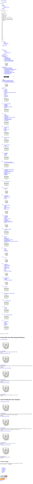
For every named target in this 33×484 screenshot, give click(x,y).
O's (2, 228)
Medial (5, 206)
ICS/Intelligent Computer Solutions (9, 169)
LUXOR (5, 198)
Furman (5, 155)
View (1, 379)
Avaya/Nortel (6, 96)
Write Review (4, 379)
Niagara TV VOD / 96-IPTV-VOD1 (5, 444)
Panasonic (5, 236)
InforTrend (5, 172)
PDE (5, 237)
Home (3, 49)
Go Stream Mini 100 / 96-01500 (4, 416)
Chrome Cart (6, 116)
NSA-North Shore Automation (8, 221)
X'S (2, 306)
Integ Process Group (7, 173)
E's (2, 136)
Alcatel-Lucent (4, 56)
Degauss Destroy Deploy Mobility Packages (10, 69)
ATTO (5, 93)
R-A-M (5, 257)
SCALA (5, 270)
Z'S (2, 320)
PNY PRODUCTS (5, 55)
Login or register (4, 2)
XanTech (5, 307)
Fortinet (5, 154)
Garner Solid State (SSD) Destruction (9, 72)
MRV (5, 208)
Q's (2, 247)
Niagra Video (6, 220)
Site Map (3, 471)
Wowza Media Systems (7, 300)
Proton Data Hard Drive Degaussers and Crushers (11, 241)
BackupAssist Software (7, 103)
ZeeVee (5, 322)
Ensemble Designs (6, 137)
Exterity (5, 138)
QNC (5, 249)
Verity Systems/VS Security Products (9, 293)
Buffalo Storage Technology (8, 106)
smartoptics (6, 264)
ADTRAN (5, 91)
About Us (3, 467)
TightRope (5, 278)
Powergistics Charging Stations (8, 239)
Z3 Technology (6, 321)
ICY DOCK (6, 170)
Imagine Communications (7, 171)
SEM (5, 268)
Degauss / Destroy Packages (8, 68)
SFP (5, 269)
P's (2, 235)
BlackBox (5, 104)
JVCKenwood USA (7, 181)
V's (2, 292)
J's (2, 180)
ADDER (5, 89)
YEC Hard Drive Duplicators (8, 314)
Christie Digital (6, 115)
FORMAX (5, 153)
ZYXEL (5, 324)
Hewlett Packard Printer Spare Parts (9, 162)
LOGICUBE (6, 196)
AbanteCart (5, 477)
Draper (5, 127)
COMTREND (6, 120)
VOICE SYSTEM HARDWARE (9, 60)
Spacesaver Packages (7, 73)
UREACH (5, 286)
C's (2, 113)
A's (2, 88)
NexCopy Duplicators (7, 218)
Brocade (5, 107)
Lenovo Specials (6, 195)
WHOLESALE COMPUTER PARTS (7, 81)
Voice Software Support (7, 59)
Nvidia (5, 222)
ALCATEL (6, 90)
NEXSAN (5, 219)
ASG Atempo (6, 95)
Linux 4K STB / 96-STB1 (4, 339)
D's (2, 126)
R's (2, 256)
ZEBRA (5, 325)
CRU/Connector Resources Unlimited (9, 117)
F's (2, 152)
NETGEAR (6, 215)
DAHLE (5, 130)
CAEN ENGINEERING (7, 118)
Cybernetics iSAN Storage (8, 119)
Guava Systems (6, 146)
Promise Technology (7, 240)
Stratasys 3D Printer (7, 265)
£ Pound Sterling (6, 43)
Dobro (5, 128)
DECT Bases (6, 57)
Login (3, 472)
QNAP (5, 248)
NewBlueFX (6, 216)
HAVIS (3, 79)
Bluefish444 (6, 105)
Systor (5, 266)
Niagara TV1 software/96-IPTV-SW (5, 353)
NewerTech (6, 217)
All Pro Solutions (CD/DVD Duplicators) (10, 92)
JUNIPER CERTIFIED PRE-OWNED (7, 80)
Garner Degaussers (7, 70)
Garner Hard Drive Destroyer (8, 71)
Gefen (5, 145)
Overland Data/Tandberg (7, 229)
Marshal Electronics (7, 205)
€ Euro (5, 42)
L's (2, 194)
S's (2, 263)
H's (2, 161)
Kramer (5, 188)
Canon (5, 114)
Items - (5, 45)
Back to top (1, 480)
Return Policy (4, 469)
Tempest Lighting (6, 277)
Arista (5, 94)
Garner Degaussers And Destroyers (7, 67)
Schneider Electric (6, 267)
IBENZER (5, 174)
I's (2, 168)
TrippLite (5, 279)
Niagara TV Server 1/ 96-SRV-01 (4, 382)
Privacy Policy (4, 468)
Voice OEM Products (7, 58)
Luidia (5, 197)
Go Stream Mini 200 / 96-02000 (4, 401)
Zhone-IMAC (6, 323)
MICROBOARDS (7, 207)
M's (2, 204)
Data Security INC (7, 129)
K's (2, 187)
